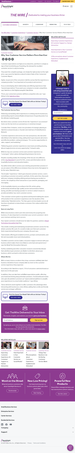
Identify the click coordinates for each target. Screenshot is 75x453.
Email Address (62, 110)
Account (48, 1)
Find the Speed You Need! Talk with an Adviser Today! (27, 101)
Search (57, 1)
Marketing (53, 24)
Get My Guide (62, 118)
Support (40, 1)
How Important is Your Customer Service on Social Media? (18, 357)
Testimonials (12, 391)
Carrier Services (6, 416)
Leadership (39, 24)
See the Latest (62, 394)
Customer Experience (10, 25)
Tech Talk (67, 24)
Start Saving (37, 393)
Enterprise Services (7, 411)
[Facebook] (6, 424)
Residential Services (7, 420)
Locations (33, 1)
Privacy (30, 443)
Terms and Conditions (39, 443)
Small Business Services (9, 407)
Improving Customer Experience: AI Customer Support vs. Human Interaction (5, 359)
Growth (25, 24)
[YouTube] (11, 424)
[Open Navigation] (72, 6)
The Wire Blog (5, 32)
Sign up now (39, 320)
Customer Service (32, 32)
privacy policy (41, 329)
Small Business (7, 1)
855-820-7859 (15, 105)
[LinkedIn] (2, 424)
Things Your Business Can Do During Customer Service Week (43, 357)
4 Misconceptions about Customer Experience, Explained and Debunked (31, 359)
